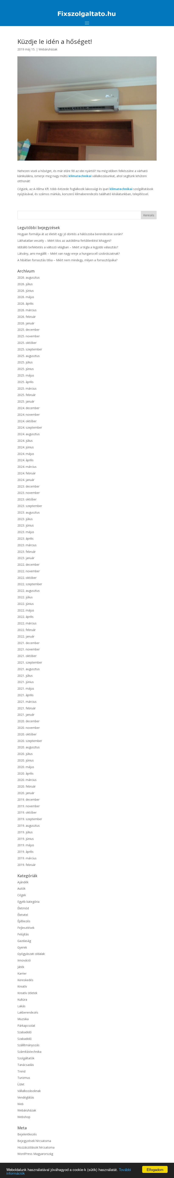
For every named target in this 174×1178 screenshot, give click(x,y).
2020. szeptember (29, 741)
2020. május (25, 767)
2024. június (25, 447)
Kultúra (22, 999)
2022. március (26, 623)
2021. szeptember (29, 662)
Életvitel (22, 915)
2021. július (25, 676)
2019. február (26, 865)
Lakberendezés (27, 1012)
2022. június (25, 604)
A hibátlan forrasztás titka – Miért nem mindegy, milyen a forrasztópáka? (67, 260)
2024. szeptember (29, 427)
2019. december (28, 799)
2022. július (25, 597)
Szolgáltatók (25, 1058)
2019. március (26, 858)
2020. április (25, 773)
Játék (20, 967)
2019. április (25, 852)
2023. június (25, 525)
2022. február (26, 630)
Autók (21, 888)
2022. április (25, 617)
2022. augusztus (28, 591)
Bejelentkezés (27, 1134)
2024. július (25, 441)
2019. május (25, 845)
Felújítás (23, 934)
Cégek (21, 895)
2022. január (25, 636)
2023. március (26, 545)
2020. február (26, 786)
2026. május (25, 297)
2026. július (25, 284)
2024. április (25, 460)
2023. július (25, 519)
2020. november (28, 728)
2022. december (28, 565)
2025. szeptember (29, 349)
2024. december (28, 408)
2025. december (28, 330)
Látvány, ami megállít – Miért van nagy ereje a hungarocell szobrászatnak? (68, 253)
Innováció (24, 960)
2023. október (26, 499)
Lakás (21, 1006)
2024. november (28, 415)
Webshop (23, 1117)
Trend (21, 1071)
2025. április (25, 382)
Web (20, 1104)
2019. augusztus (28, 826)
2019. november (28, 806)
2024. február (26, 473)
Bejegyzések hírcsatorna (34, 1141)
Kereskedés (25, 980)
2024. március (26, 467)
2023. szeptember (29, 506)
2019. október (26, 812)
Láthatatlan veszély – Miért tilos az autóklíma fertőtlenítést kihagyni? (64, 241)
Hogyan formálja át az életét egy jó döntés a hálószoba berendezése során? (70, 234)
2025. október (26, 343)
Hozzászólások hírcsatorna (36, 1147)
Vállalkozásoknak (29, 1091)
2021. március (26, 702)
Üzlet (20, 1084)
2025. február (26, 395)
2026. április (25, 303)
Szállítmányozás (28, 1045)
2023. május (25, 532)
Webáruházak (48, 49)
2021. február (26, 708)
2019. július (25, 832)
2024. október (26, 421)
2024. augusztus (28, 434)
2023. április (25, 538)
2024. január (25, 480)
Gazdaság (24, 941)
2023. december (28, 486)
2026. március (26, 310)
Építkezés (23, 921)
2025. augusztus (28, 356)
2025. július (25, 362)
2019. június (25, 839)
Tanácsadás (25, 1065)
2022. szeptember (29, 584)
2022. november (28, 571)
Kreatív (22, 986)
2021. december (28, 643)
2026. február (26, 317)
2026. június (25, 291)
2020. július (25, 754)
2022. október (26, 578)
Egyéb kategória (28, 902)
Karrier (22, 973)
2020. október (26, 734)
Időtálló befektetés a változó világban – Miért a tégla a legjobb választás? (67, 247)
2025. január (25, 401)
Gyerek (22, 947)
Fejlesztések (25, 928)
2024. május (25, 454)
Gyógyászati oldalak (31, 954)
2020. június (25, 760)
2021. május (25, 688)
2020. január (25, 793)
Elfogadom (155, 1169)
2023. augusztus (28, 512)
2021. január (25, 715)
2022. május (25, 610)
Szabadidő (24, 1032)
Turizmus (23, 1078)
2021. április (25, 695)
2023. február (26, 552)
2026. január (25, 323)
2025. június (25, 369)
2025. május (25, 375)
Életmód (23, 908)
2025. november (28, 336)
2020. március (26, 780)
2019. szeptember (29, 819)
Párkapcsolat (26, 1026)
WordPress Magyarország (35, 1154)
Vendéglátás (25, 1097)
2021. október (26, 656)
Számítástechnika (29, 1052)
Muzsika (23, 1019)
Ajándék (22, 882)
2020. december (28, 721)
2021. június (25, 682)
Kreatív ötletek (27, 993)
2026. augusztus (28, 277)
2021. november (28, 649)
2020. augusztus (28, 747)
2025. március (26, 388)
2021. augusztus (28, 669)
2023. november (28, 493)
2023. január (25, 558)
